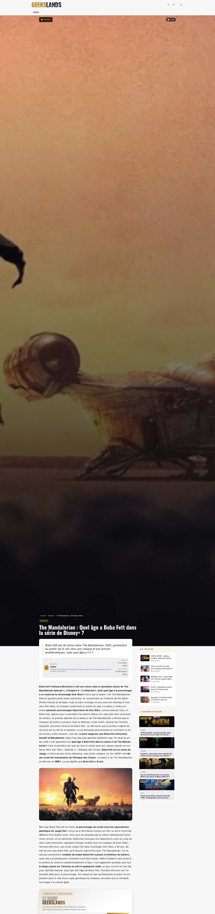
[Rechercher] (174, 4)
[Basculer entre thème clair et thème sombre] (169, 4)
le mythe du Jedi (92, 706)
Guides (36, 12)
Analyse (51, 616)
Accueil (43, 616)
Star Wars (94, 710)
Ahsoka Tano (117, 710)
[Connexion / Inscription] (181, 4)
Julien (53, 666)
